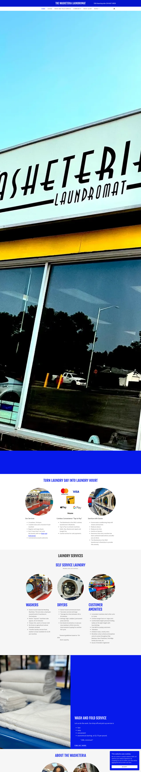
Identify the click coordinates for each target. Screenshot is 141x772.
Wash (43, 533)
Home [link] (43, 8)
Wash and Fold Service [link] (63, 8)
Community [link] (77, 8)
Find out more (80, 745)
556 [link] (95, 3)
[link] (70, 4)
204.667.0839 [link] (111, 3)
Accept (124, 766)
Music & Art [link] (88, 8)
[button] (97, 9)
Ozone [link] (50, 8)
